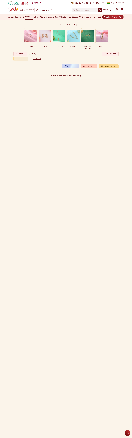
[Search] (100, 10)
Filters (20, 54)
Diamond (29, 17)
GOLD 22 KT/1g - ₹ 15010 (83, 3)
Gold (22, 17)
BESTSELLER (90, 66)
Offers (82, 17)
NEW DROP (72, 66)
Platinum (43, 17)
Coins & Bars (53, 17)
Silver (36, 17)
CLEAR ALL (37, 59)
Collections (73, 17)
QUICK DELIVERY (110, 66)
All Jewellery (13, 17)
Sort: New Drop (110, 54)
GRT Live (97, 17)
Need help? (120, 3)
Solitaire (89, 17)
